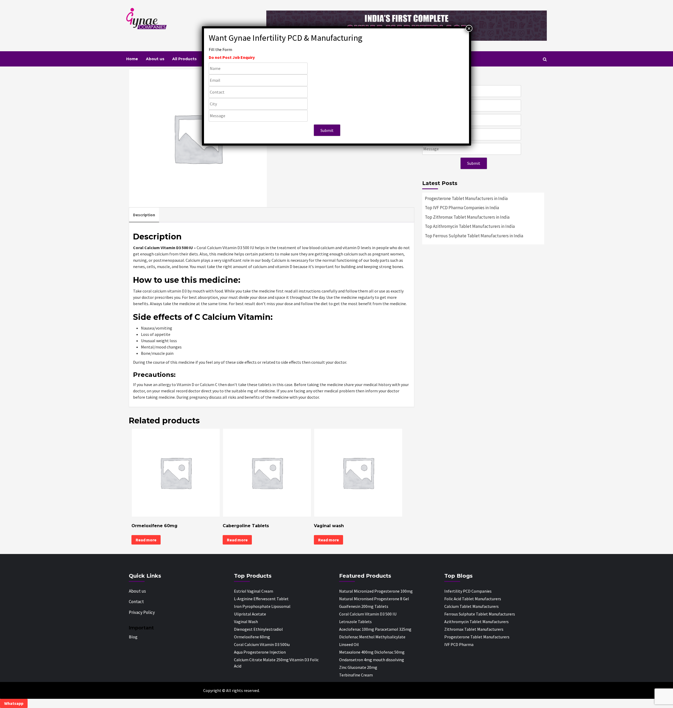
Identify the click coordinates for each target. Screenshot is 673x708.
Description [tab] (144, 214)
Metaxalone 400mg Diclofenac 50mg (372, 652)
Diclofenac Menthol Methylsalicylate (372, 636)
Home (132, 59)
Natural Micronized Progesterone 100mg (376, 591)
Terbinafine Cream (356, 675)
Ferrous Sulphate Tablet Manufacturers (479, 614)
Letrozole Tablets (355, 621)
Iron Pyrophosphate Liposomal (262, 606)
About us (155, 59)
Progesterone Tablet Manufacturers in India (466, 198)
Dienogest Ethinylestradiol (258, 629)
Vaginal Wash (246, 621)
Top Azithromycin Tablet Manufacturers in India (470, 226)
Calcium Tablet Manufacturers (471, 606)
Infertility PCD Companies (468, 591)
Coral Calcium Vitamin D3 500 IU (367, 614)
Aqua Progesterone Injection (260, 652)
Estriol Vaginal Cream (253, 591)
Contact (136, 601)
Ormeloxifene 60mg (252, 636)
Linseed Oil (349, 644)
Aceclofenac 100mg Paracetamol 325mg (375, 629)
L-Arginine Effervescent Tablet (261, 598)
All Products (184, 59)
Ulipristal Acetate (250, 614)
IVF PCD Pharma (458, 644)
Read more (146, 539)
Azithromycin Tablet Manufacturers (476, 621)
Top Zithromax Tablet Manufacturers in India (467, 217)
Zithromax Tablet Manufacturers (473, 629)
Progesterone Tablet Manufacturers (476, 636)
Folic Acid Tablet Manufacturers (472, 598)
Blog (133, 636)
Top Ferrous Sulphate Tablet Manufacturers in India (474, 236)
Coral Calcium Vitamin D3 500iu (262, 644)
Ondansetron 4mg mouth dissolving (371, 659)
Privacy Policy (142, 612)
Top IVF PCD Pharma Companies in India (462, 208)
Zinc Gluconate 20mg (358, 667)
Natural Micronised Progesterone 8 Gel (374, 598)
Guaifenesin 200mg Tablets (363, 606)
